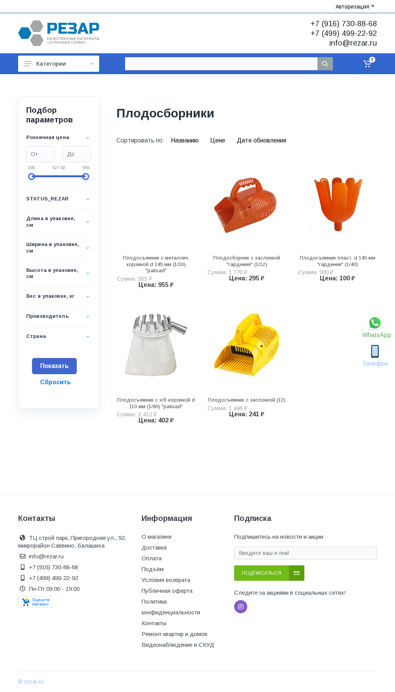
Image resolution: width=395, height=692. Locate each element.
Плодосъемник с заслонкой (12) (246, 400)
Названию (185, 140)
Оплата (152, 558)
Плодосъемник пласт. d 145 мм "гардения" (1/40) (337, 261)
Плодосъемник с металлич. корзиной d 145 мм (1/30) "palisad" (156, 264)
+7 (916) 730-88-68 (344, 23)
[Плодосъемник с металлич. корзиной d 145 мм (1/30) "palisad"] (156, 203)
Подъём (153, 569)
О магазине (157, 536)
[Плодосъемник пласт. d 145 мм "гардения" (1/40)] (337, 203)
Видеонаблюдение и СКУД (178, 644)
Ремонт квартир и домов (175, 634)
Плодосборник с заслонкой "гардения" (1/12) (246, 261)
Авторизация (352, 6)
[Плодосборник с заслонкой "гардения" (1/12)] (247, 203)
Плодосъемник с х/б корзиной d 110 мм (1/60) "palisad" (156, 403)
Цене (218, 140)
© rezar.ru (31, 681)
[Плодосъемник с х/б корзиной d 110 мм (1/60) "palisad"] (156, 345)
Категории (51, 63)
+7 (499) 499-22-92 (344, 33)
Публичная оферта (167, 590)
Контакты (154, 623)
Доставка (154, 547)
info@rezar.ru (353, 43)
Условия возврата (166, 580)
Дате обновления (261, 140)
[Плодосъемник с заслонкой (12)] (247, 345)
